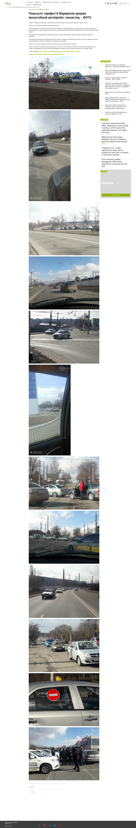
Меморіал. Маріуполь (52, 2)
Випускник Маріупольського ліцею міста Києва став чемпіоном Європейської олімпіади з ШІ (118, 72)
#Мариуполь (31, 787)
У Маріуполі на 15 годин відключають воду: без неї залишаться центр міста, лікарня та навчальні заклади (115, 151)
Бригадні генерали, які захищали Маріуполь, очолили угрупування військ (117, 65)
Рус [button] (121, 3)
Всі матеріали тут (116, 195)
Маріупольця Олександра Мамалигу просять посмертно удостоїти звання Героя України (114, 139)
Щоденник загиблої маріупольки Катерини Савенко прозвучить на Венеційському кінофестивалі (115, 106)
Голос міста (28, 4)
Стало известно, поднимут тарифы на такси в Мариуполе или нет (46, 54)
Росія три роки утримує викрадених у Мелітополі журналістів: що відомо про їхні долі (114, 162)
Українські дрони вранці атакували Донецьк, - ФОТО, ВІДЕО (116, 78)
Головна (6, 7)
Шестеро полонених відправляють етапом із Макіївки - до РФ (116, 113)
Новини (31, 2)
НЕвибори (107, 183)
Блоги (39, 2)
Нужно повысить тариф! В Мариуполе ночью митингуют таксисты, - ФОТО (59, 51)
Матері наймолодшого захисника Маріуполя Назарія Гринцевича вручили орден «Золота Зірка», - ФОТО (117, 99)
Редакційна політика (37, 4)
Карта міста (67, 2)
